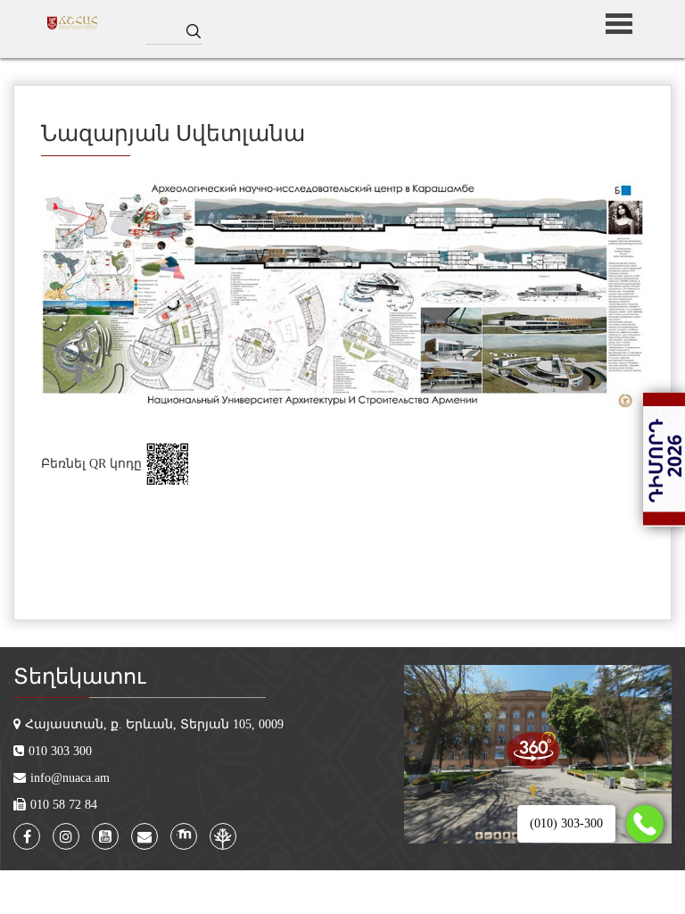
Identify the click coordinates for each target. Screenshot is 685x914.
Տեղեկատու (79, 676)
